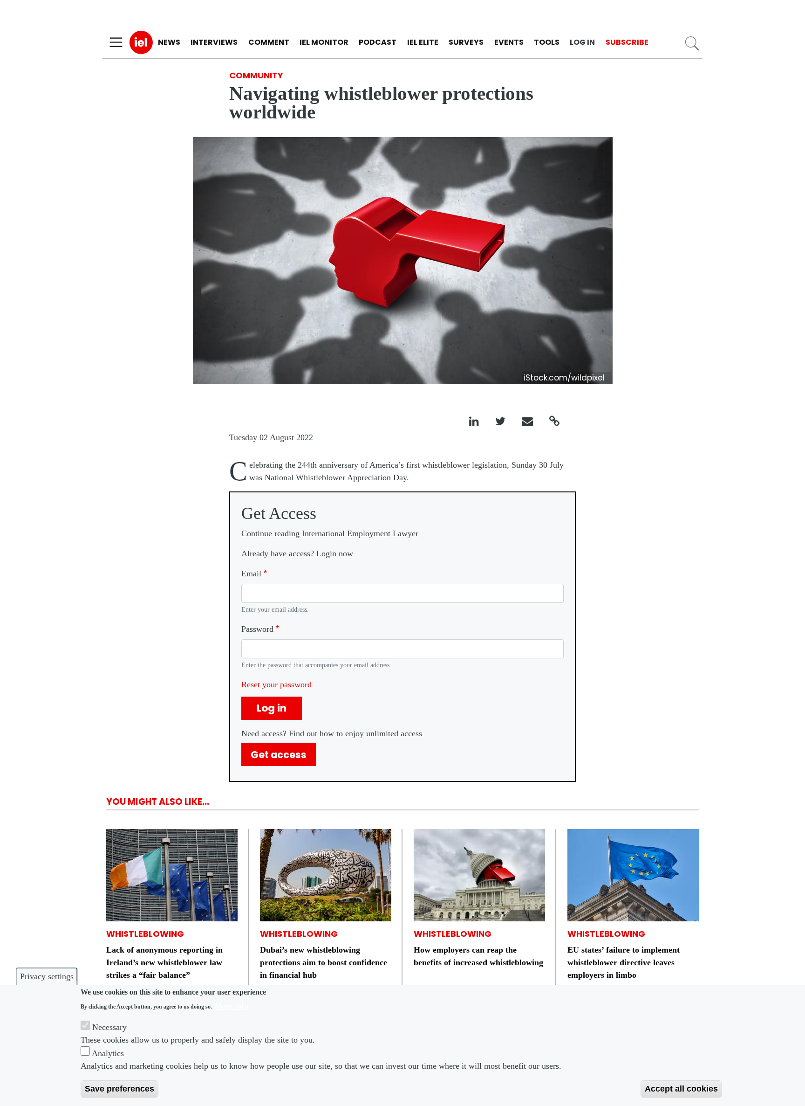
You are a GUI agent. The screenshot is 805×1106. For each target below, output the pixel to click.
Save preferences (119, 1088)
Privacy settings (47, 976)
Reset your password (276, 684)
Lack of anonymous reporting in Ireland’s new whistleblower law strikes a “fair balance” (164, 962)
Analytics (108, 1053)
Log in (582, 42)
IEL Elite (422, 42)
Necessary (109, 1027)
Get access (279, 754)
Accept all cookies (681, 1088)
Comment (268, 42)
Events (509, 42)
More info (231, 1005)
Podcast (377, 42)
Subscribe (627, 42)
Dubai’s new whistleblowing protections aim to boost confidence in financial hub (323, 962)
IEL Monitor (324, 42)
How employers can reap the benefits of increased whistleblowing (478, 956)
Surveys (466, 42)
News (169, 42)
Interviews (214, 42)
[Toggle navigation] (116, 42)
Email (251, 573)
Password (257, 629)
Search (692, 43)
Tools (546, 42)
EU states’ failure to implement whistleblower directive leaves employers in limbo (623, 962)
